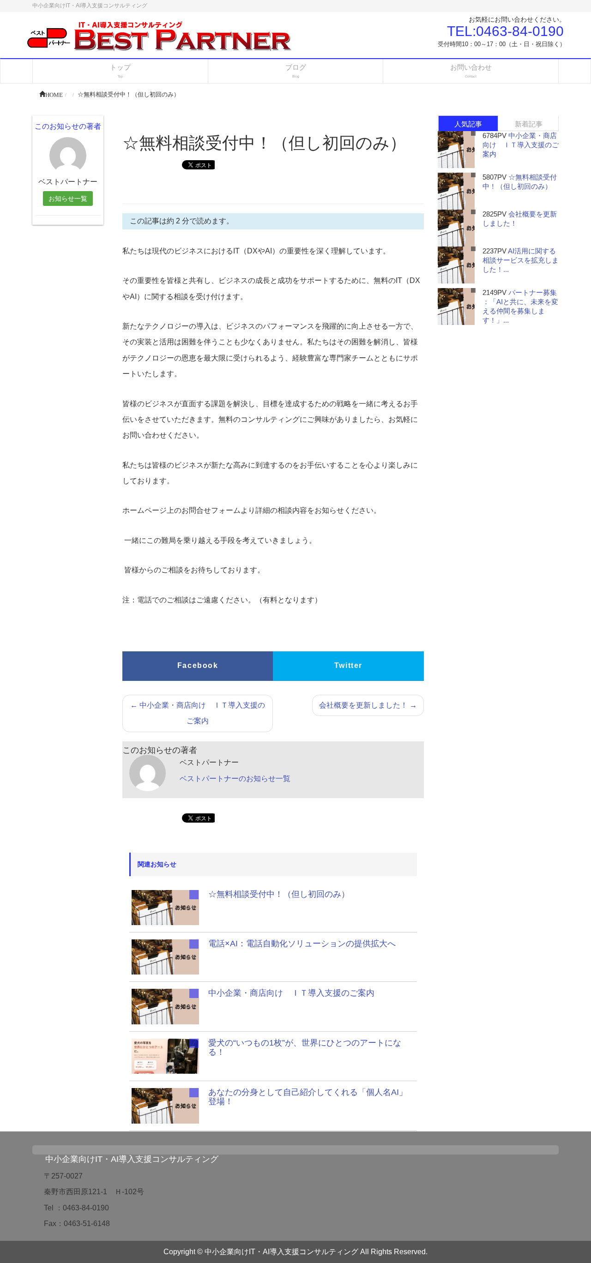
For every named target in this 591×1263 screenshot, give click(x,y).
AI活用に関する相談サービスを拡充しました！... (520, 260)
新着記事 (529, 124)
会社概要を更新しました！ (368, 705)
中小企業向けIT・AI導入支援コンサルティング (131, 1159)
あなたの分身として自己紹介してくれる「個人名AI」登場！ (307, 1097)
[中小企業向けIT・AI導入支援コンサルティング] (160, 37)
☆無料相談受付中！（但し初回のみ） (279, 894)
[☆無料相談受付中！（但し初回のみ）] (165, 907)
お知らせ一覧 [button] (67, 198)
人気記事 (468, 124)
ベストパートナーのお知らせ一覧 (235, 778)
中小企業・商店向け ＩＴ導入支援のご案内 (197, 713)
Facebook (197, 665)
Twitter (348, 665)
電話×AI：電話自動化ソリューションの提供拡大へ (302, 943)
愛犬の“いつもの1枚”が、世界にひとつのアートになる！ (304, 1047)
